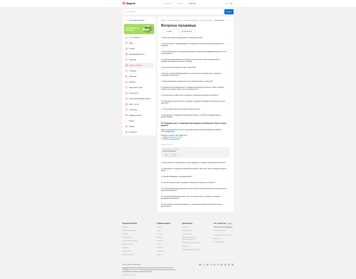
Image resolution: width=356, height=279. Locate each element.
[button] (195, 140)
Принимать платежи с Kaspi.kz (191, 242)
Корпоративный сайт (128, 275)
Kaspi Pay (185, 227)
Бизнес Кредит (186, 230)
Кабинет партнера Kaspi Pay (190, 249)
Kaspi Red (125, 234)
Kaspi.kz (163, 20)
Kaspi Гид (160, 254)
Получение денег (187, 31)
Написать (229, 223)
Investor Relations (219, 242)
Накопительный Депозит (130, 240)
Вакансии (217, 238)
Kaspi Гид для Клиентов (175, 20)
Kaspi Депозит (126, 237)
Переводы (160, 240)
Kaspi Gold (125, 227)
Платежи (159, 234)
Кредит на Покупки (128, 244)
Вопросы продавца (207, 20)
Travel (158, 230)
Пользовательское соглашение (223, 235)
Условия (169, 31)
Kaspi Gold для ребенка (129, 230)
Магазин (159, 227)
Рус (231, 3)
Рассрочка (125, 247)
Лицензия (125, 267)
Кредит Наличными (128, 254)
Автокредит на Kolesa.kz (191, 20)
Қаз (226, 3)
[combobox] (174, 12)
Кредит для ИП (126, 251)
